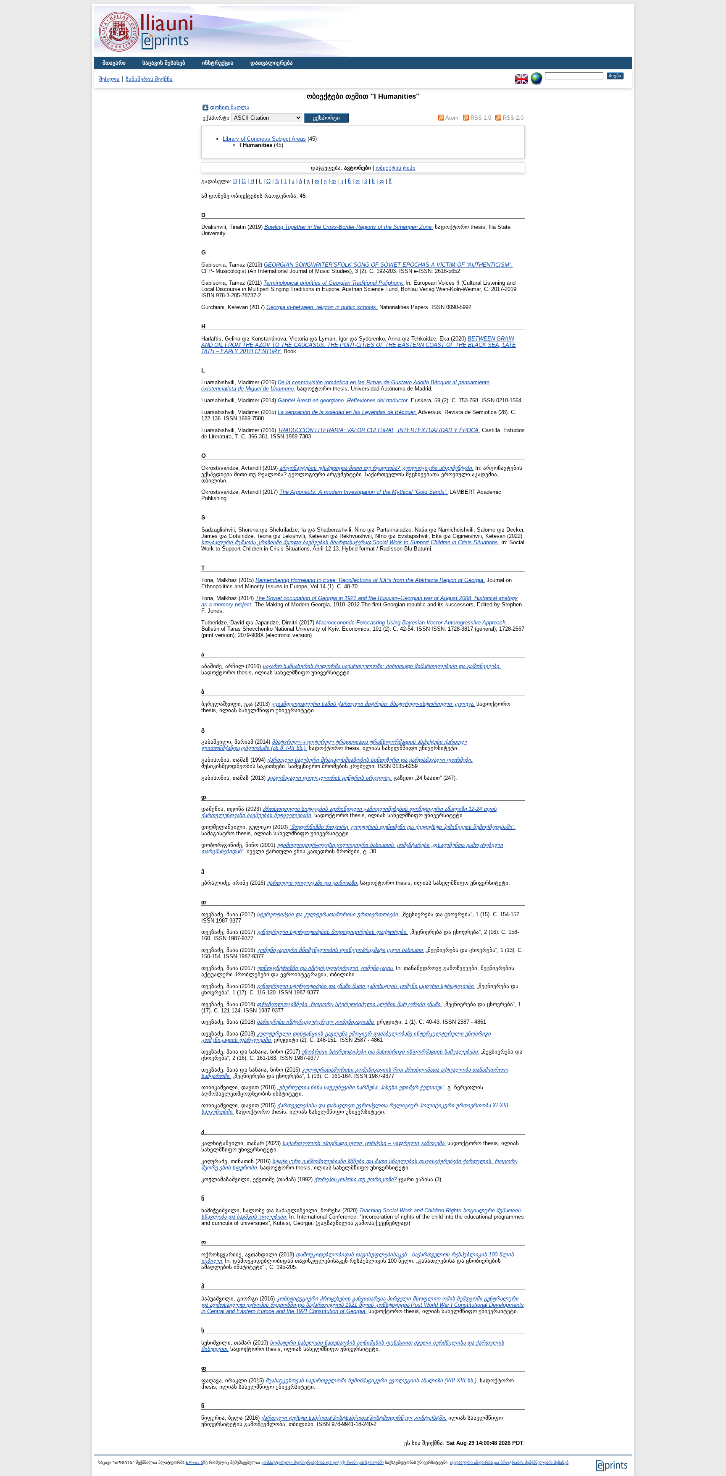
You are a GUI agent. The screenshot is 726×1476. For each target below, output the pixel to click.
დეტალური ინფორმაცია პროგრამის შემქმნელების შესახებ (509, 1462)
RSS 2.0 (513, 118)
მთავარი (114, 63)
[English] (521, 75)
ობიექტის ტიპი (396, 168)
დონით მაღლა (230, 107)
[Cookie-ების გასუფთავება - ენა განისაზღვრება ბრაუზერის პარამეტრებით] (536, 75)
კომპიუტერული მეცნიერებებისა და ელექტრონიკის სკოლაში (322, 1462)
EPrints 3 (194, 1462)
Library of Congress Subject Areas (264, 139)
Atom (451, 118)
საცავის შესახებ (163, 63)
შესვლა (109, 79)
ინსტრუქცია (218, 63)
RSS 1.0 (481, 118)
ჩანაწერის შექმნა (149, 79)
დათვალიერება (271, 63)
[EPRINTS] (165, 55)
